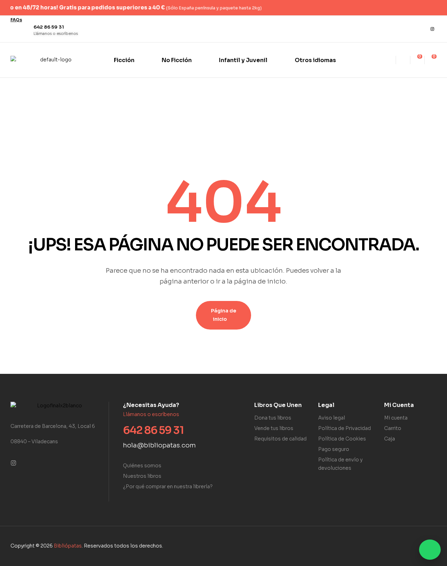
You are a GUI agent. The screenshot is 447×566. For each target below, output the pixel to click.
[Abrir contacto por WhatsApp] (430, 549)
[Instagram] (432, 29)
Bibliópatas (68, 546)
